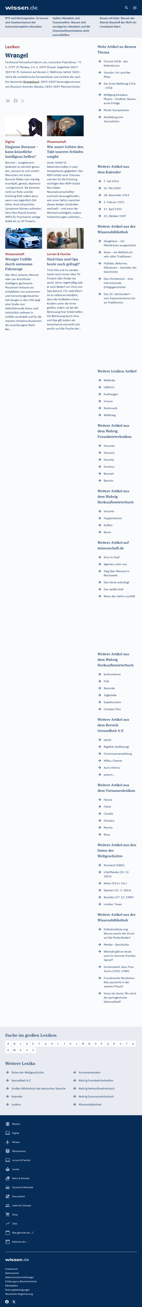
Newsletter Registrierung (19, 1294)
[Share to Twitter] (22, 101)
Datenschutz (12, 1273)
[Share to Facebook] (16, 101)
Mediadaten (11, 1285)
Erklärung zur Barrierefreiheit (21, 1281)
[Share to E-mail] (8, 101)
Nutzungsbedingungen (17, 1289)
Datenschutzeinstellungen (19, 1277)
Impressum (11, 1268)
